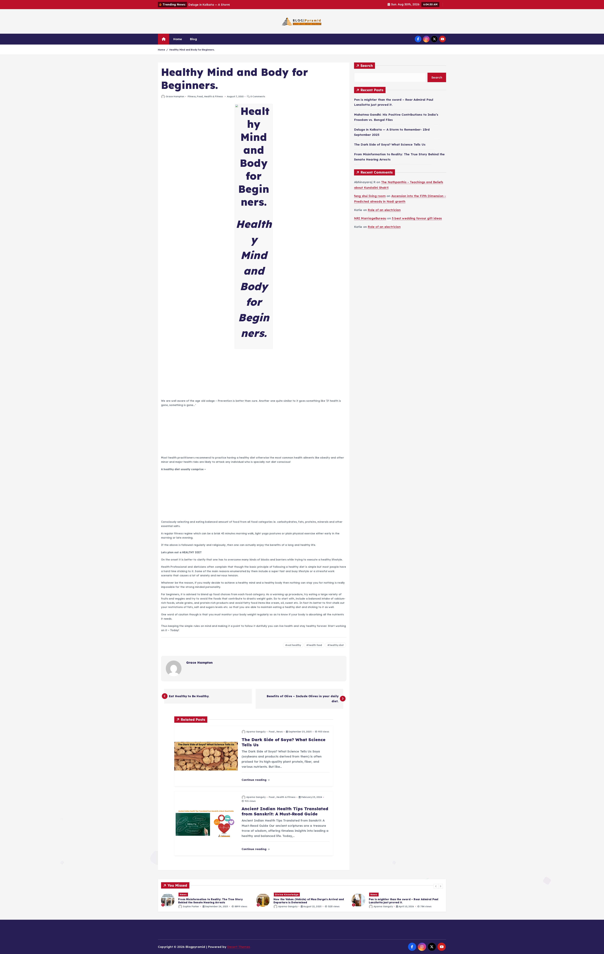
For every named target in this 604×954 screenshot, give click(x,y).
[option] (207, 900)
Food (200, 96)
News (280, 731)
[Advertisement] (253, 374)
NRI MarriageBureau (370, 218)
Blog (193, 39)
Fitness (192, 96)
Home (177, 39)
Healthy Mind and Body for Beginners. (192, 49)
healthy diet (337, 645)
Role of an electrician (384, 210)
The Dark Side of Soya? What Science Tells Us (389, 144)
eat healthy (294, 645)
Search (367, 65)
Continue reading (254, 779)
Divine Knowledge (191, 894)
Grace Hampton (175, 96)
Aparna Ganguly (256, 731)
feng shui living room (370, 196)
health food (315, 645)
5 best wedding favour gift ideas (417, 218)
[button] (436, 886)
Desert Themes (238, 947)
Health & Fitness (213, 96)
